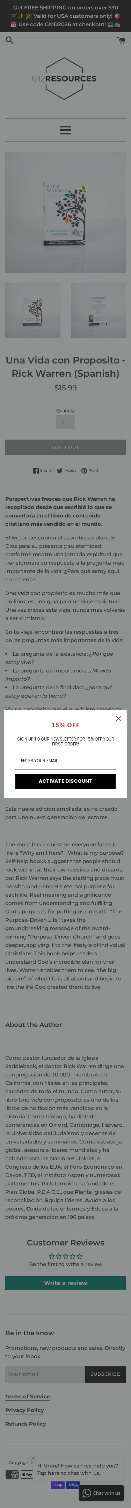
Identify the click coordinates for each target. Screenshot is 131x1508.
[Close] (118, 718)
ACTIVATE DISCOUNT (66, 781)
